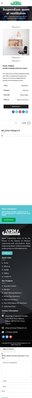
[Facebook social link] (13, 112)
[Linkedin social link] (23, 112)
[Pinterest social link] (20, 112)
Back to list (16, 123)
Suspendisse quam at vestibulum (17, 16)
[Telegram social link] (26, 112)
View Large (29, 136)
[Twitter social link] (16, 112)
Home (5, 16)
